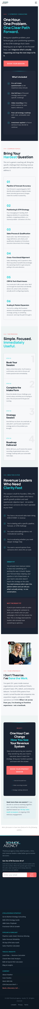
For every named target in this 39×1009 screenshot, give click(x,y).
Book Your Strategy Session (19, 770)
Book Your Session (16, 63)
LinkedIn (13, 1005)
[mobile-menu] (36, 2)
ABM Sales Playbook (9, 923)
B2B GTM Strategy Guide (11, 920)
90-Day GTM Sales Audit (10, 943)
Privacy (20, 1005)
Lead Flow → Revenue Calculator (13, 955)
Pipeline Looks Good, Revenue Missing (15, 936)
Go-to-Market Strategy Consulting (14, 917)
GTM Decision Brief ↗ (9, 984)
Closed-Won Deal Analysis (11, 959)
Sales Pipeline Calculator (11, 946)
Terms (26, 1005)
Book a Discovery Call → (11, 988)
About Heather (7, 975)
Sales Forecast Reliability (11, 939)
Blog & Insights (7, 965)
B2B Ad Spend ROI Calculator (12, 962)
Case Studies (6, 978)
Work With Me (7, 981)
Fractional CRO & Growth (11, 926)
